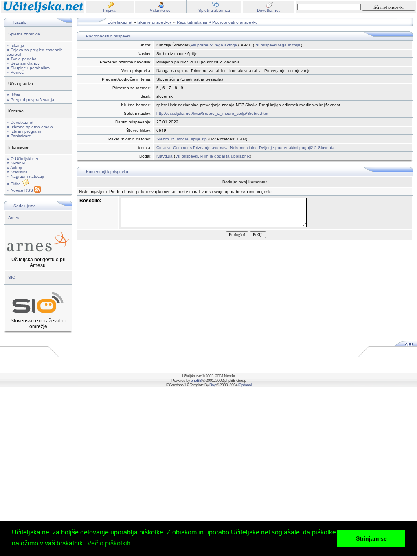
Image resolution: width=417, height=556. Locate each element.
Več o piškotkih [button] (109, 543)
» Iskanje (15, 45)
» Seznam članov (23, 63)
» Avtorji (14, 167)
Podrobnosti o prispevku (235, 22)
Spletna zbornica (24, 34)
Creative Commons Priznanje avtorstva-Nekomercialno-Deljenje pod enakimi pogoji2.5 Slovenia (245, 147)
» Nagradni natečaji (25, 176)
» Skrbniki (16, 163)
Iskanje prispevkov (154, 22)
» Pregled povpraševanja (30, 99)
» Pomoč (15, 72)
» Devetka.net (20, 122)
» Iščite (13, 95)
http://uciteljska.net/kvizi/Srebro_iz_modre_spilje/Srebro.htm (212, 113)
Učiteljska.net (120, 22)
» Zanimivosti (19, 136)
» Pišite (14, 184)
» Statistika (17, 172)
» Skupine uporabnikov (28, 68)
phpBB (196, 380)
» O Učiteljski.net (22, 158)
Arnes (13, 217)
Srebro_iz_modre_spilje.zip (181, 139)
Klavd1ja (164, 156)
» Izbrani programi (24, 131)
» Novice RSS (20, 190)
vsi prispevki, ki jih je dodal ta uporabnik (213, 156)
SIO (11, 277)
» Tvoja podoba (22, 59)
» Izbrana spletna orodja (30, 127)
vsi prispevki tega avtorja (214, 45)
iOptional (244, 385)
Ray (212, 385)
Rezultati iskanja (192, 22)
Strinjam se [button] (371, 538)
